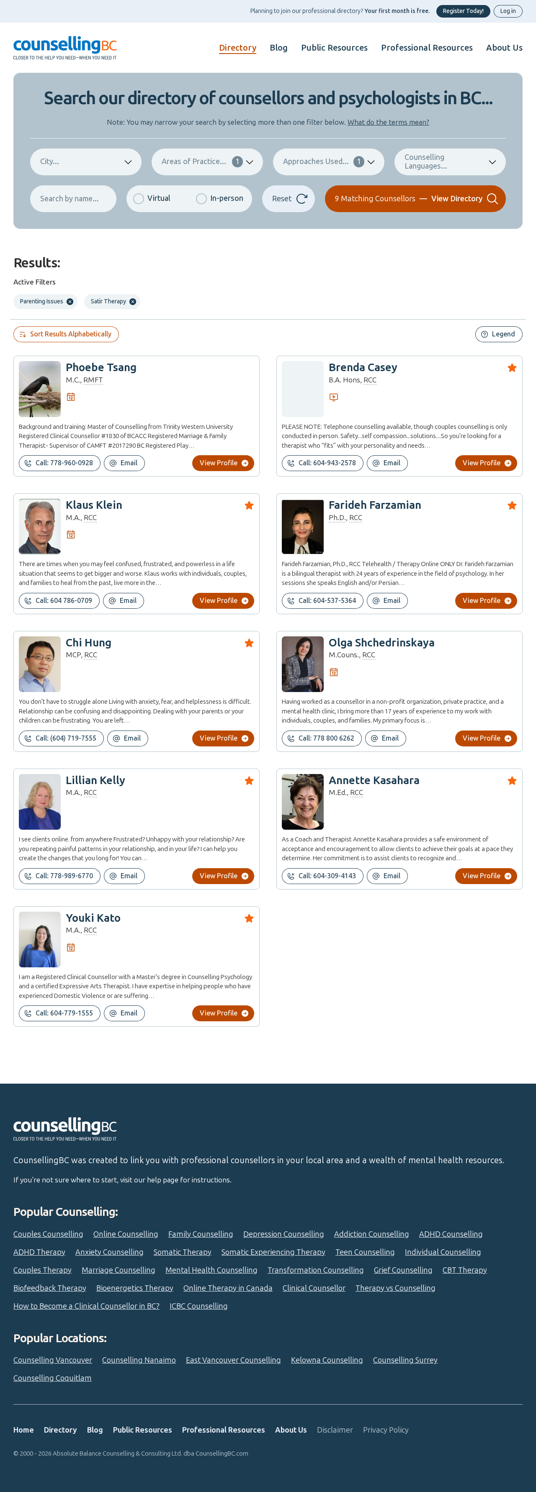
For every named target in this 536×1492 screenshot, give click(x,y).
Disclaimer (335, 1430)
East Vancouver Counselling (233, 1360)
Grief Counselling (403, 1270)
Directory (237, 48)
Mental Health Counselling (211, 1270)
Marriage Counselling (118, 1270)
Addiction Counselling (371, 1234)
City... (49, 161)
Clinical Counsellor (314, 1288)
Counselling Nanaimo (139, 1360)
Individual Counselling (443, 1252)
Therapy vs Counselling (396, 1288)
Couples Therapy (42, 1270)
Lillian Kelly (95, 780)
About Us (504, 48)
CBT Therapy (465, 1270)
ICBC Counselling (199, 1306)
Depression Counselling (283, 1234)
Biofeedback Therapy (49, 1288)
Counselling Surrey (405, 1360)
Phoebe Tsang (101, 367)
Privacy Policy (386, 1430)
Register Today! (463, 11)
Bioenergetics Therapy (134, 1288)
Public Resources (334, 48)
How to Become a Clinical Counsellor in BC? (86, 1306)
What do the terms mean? (388, 122)
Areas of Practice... (201, 161)
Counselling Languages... (426, 162)
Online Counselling (125, 1234)
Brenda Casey (363, 367)
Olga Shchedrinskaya (382, 642)
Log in (508, 11)
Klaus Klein (94, 505)
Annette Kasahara (374, 780)
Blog (279, 48)
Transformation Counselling (316, 1270)
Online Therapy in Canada (228, 1288)
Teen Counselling (365, 1252)
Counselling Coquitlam (52, 1378)
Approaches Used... (322, 161)
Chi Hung (88, 642)
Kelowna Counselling (327, 1360)
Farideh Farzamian (375, 505)
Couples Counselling (48, 1234)
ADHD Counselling (451, 1234)
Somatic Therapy (182, 1252)
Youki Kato (93, 918)
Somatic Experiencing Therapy (273, 1252)
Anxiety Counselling (109, 1252)
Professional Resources (427, 48)
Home (23, 1430)
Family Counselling (200, 1234)
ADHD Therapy (39, 1252)
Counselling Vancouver (52, 1360)
